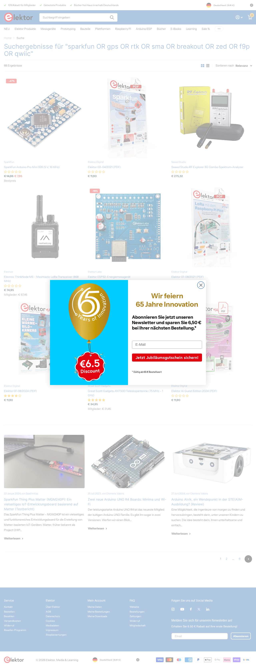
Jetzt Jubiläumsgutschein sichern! (167, 357)
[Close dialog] (200, 285)
